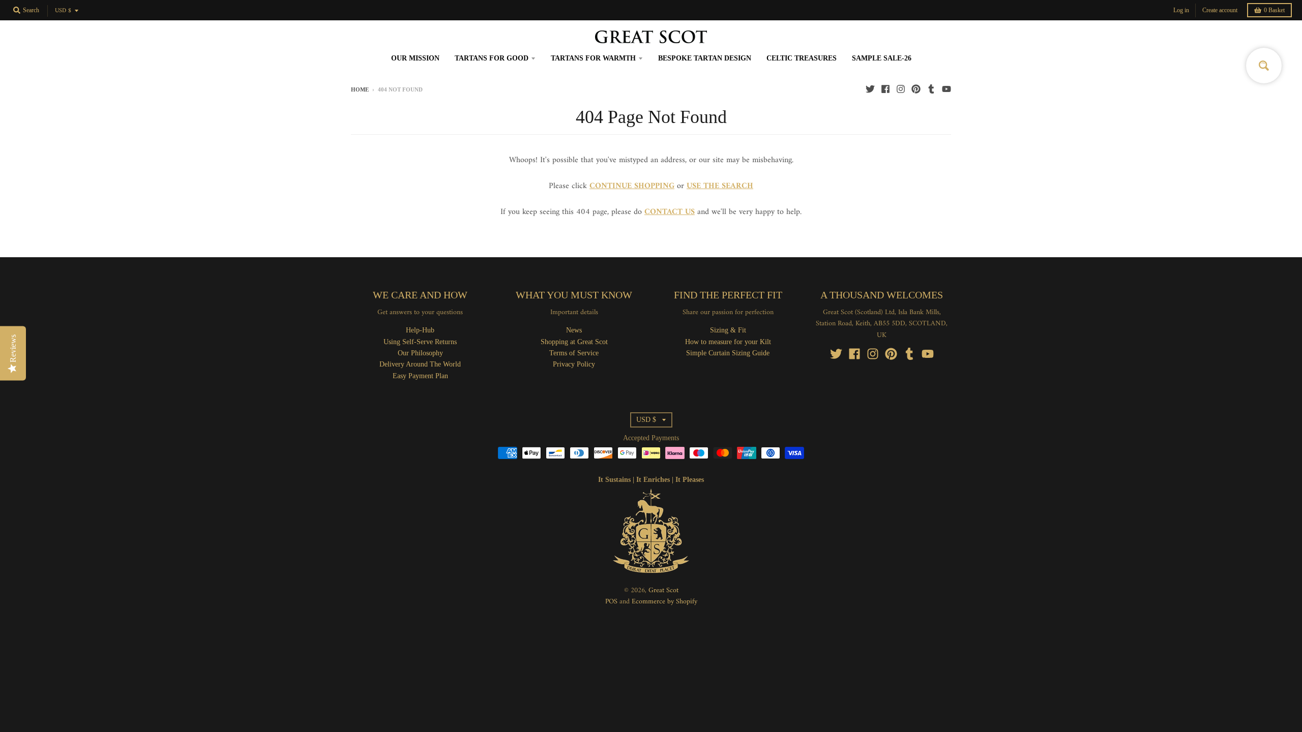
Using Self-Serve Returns (420, 342)
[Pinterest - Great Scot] (916, 89)
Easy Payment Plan (420, 376)
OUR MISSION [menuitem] (415, 58)
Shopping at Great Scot (574, 342)
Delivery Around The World (420, 364)
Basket (1274, 10)
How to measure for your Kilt (728, 342)
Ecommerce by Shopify (664, 601)
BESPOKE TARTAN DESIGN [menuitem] (704, 58)
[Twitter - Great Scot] (870, 89)
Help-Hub (420, 330)
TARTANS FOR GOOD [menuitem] (491, 58)
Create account (1219, 10)
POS (611, 601)
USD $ (63, 11)
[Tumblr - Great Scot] (931, 89)
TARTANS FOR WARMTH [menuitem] (593, 58)
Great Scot (663, 590)
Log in (1181, 10)
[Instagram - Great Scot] (900, 89)
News (574, 330)
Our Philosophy (420, 353)
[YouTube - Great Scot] (946, 89)
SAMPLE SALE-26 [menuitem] (881, 58)
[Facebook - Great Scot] (885, 89)
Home (360, 89)
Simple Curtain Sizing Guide (728, 353)
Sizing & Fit (728, 330)
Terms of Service (574, 353)
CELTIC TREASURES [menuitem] (801, 58)
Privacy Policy (574, 364)
